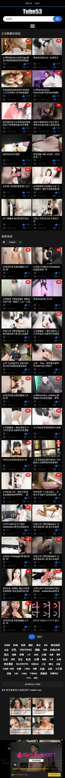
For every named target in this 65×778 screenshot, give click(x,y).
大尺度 (58, 668)
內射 (42, 668)
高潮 (23, 645)
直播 (58, 664)
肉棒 (51, 655)
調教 (37, 649)
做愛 (14, 654)
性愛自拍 (35, 664)
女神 (59, 659)
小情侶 (27, 669)
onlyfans (26, 649)
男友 (20, 659)
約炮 (15, 645)
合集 (50, 669)
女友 (5, 659)
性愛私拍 (54, 673)
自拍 (36, 654)
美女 (38, 645)
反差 (6, 650)
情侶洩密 (55, 645)
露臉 (58, 655)
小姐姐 (24, 673)
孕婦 (45, 650)
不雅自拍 (33, 673)
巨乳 (14, 649)
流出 (6, 654)
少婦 (43, 654)
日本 (51, 659)
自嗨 (21, 654)
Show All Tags (32, 684)
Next (39, 637)
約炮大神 (55, 649)
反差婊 (7, 645)
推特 (35, 678)
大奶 (16, 673)
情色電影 (8, 664)
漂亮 (13, 659)
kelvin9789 (22, 664)
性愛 (19, 669)
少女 (29, 655)
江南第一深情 (8, 669)
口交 (44, 664)
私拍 (28, 659)
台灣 (36, 659)
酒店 (46, 645)
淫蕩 (9, 673)
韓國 (35, 669)
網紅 (31, 645)
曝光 (51, 664)
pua (29, 678)
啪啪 (44, 659)
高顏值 (43, 673)
